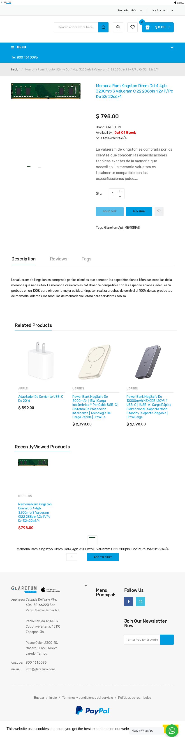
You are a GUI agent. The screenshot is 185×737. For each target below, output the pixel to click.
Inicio (14, 69)
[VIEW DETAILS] (51, 403)
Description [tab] (23, 259)
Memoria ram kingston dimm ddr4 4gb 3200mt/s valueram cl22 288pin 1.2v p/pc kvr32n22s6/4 (35, 512)
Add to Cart (103, 557)
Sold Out (110, 211)
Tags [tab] (86, 259)
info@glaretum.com (40, 669)
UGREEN (78, 388)
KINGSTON (113, 127)
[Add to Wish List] (159, 211)
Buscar (39, 698)
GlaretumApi (113, 228)
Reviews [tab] (58, 259)
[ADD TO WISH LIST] (60, 403)
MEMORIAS (132, 228)
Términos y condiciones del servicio (87, 698)
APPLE (23, 388)
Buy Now (139, 211)
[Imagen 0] (29, 168)
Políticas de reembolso (134, 698)
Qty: (99, 194)
